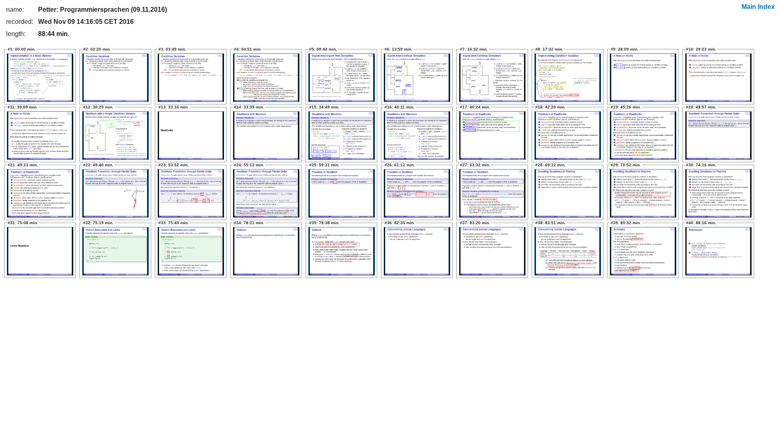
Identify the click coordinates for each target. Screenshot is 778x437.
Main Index (758, 6)
